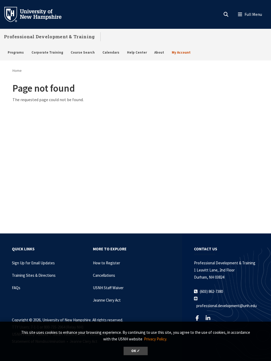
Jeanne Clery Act (107, 300)
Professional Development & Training (49, 37)
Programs (16, 52)
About (159, 52)
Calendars (110, 52)
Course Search (83, 52)
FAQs (16, 287)
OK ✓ (135, 351)
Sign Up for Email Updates (33, 262)
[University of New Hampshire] (37, 14)
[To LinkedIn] (210, 318)
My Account (181, 52)
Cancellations (104, 275)
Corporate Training (47, 52)
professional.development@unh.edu (226, 305)
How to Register (106, 262)
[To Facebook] (199, 318)
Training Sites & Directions (34, 275)
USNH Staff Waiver (108, 287)
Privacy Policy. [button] (155, 338)
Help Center (137, 52)
